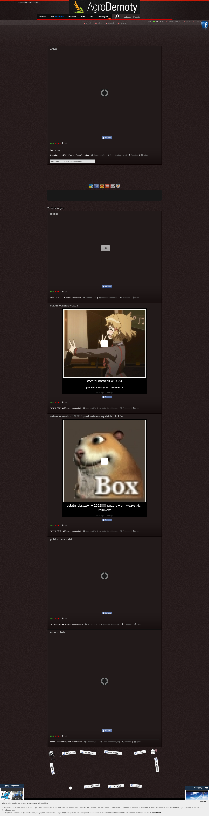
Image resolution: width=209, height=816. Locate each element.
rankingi (123, 23)
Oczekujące (103, 17)
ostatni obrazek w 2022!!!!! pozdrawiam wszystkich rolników (86, 416)
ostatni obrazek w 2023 (64, 305)
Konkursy (127, 17)
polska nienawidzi (61, 539)
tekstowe (199, 21)
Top (57, 16)
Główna (42, 16)
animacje (111, 23)
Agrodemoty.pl (57, 756)
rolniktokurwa (77, 742)
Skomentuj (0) (99, 155)
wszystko (159, 21)
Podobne (134, 155)
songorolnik (76, 298)
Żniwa (53, 48)
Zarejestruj (34, 3)
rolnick (54, 213)
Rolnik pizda (57, 632)
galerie (100, 23)
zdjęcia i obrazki (174, 21)
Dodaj (82, 16)
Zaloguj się (22, 3)
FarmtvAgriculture (82, 155)
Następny (198, 788)
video (188, 21)
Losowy (72, 16)
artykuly (89, 23)
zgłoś (145, 155)
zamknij (203, 802)
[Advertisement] (104, 34)
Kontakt (136, 17)
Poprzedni (15, 786)
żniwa (57, 150)
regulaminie (156, 813)
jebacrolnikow (77, 624)
